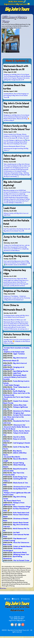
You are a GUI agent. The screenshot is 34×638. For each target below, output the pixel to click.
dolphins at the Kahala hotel (14, 352)
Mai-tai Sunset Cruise (21, 560)
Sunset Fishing (18, 463)
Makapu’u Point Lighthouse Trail (13, 504)
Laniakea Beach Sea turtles (14, 87)
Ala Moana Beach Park (12, 501)
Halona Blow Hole (19, 405)
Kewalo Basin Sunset (20, 522)
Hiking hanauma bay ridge (14, 272)
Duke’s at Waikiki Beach (22, 546)
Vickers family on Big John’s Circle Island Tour (16, 127)
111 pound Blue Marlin (12, 457)
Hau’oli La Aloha (19, 437)
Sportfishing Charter (20, 371)
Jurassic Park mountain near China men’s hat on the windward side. (17, 417)
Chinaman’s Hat (19, 425)
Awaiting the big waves (16, 255)
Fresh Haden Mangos (11, 385)
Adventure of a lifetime (21, 411)
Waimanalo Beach (19, 375)
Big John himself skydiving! (12, 183)
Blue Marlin (17, 451)
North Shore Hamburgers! (12, 549)
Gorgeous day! (18, 413)
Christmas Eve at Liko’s (21, 487)
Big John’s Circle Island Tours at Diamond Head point (16, 106)
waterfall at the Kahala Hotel (16, 222)
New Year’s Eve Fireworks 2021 (13, 474)
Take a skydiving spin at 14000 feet (16, 157)
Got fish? (16, 532)
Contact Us (26, 599)
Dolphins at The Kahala (16, 290)
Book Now (3, 588)
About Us (16, 599)
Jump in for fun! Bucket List (16, 238)
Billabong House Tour (21, 554)
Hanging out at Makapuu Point (13, 368)
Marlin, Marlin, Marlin (21, 431)
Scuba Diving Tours (20, 477)
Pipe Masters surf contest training (14, 539)
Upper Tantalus (19, 354)
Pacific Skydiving (19, 391)
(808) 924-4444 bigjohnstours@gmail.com (15, 2)
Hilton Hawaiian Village (22, 507)
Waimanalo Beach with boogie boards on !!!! (15, 67)
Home (8, 599)
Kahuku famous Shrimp (16, 334)
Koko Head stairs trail (21, 513)
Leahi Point (10, 208)
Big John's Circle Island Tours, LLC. (18, 630)
